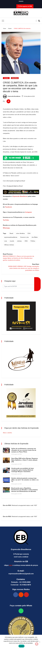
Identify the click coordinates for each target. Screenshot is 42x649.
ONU (26, 241)
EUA (29, 233)
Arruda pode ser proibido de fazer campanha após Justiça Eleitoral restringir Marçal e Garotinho (22, 470)
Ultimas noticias (9, 245)
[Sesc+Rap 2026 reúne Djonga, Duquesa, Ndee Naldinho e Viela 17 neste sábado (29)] (6, 460)
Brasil (11, 233)
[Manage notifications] (36, 643)
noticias (19, 241)
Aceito (21, 646)
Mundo (10, 28)
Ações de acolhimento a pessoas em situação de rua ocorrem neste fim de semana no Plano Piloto (23, 450)
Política (15, 78)
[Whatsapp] (21, 610)
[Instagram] (21, 594)
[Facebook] (15, 594)
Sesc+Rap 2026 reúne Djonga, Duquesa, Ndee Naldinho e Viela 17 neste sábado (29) (24, 460)
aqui (10, 565)
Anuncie (21, 1)
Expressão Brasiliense (13, 96)
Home (4, 28)
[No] (40, 642)
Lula (5, 241)
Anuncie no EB (21, 561)
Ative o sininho (7, 432)
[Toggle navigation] (2, 21)
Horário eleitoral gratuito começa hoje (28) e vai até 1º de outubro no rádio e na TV (24, 479)
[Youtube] (26, 594)
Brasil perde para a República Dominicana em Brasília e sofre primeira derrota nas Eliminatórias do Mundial (24, 489)
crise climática (20, 233)
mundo (12, 241)
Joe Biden (35, 237)
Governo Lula (24, 237)
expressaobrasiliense (10, 237)
